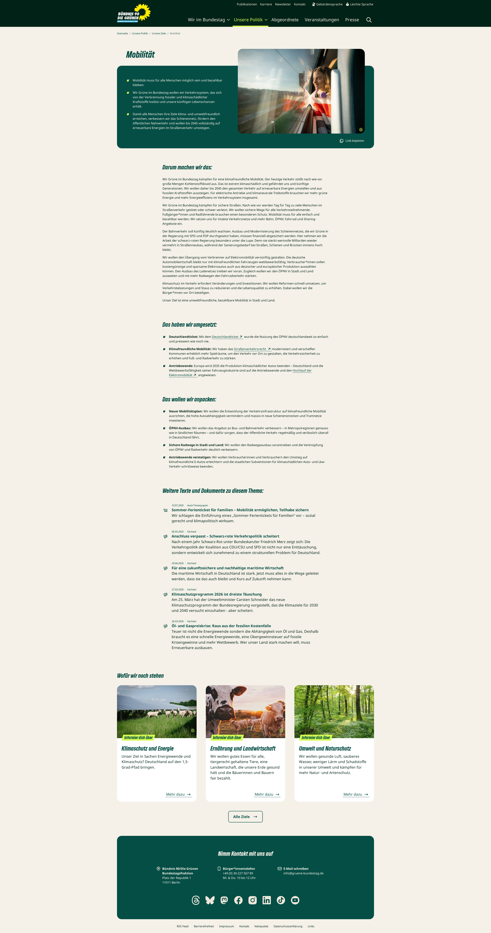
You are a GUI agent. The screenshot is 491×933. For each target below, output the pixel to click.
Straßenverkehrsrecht (250, 349)
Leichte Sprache (361, 4)
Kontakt (300, 4)
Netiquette (261, 926)
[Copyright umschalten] (361, 130)
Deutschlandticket (225, 337)
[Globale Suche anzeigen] (369, 20)
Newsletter (283, 4)
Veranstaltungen (322, 19)
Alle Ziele (241, 816)
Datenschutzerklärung (288, 926)
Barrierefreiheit (204, 926)
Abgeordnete (285, 19)
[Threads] (196, 900)
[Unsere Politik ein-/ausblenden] (266, 20)
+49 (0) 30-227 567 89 (238, 873)
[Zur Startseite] (134, 13)
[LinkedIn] (267, 900)
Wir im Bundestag (206, 19)
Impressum (226, 926)
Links (311, 926)
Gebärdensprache (329, 4)
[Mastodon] (224, 900)
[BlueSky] (210, 900)
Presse (352, 19)
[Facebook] (238, 900)
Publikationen (247, 4)
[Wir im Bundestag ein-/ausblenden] (228, 20)
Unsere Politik (248, 19)
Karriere (266, 4)
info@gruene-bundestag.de (303, 873)
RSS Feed (183, 926)
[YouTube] (295, 900)
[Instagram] (252, 900)
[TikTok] (281, 900)
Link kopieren (355, 140)
